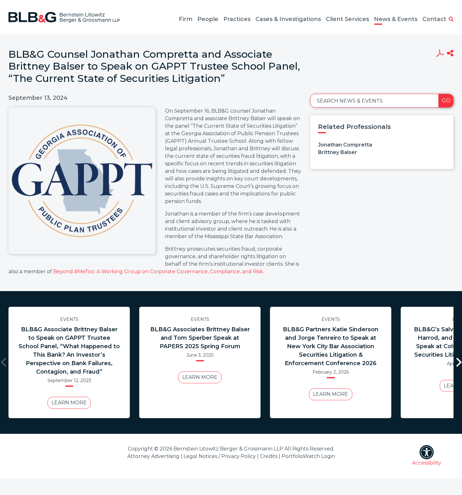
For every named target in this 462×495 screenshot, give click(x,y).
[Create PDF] (440, 54)
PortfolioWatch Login (308, 456)
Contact (434, 19)
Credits (269, 456)
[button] (451, 19)
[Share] (450, 54)
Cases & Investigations (288, 19)
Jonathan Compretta (345, 145)
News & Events (395, 19)
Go (446, 101)
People (207, 19)
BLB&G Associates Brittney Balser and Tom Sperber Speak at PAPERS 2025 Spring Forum (200, 338)
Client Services (347, 19)
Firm (185, 19)
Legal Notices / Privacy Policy (220, 456)
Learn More (69, 403)
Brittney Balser (337, 152)
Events (69, 319)
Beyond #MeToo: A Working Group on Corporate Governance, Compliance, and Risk (158, 271)
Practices (236, 19)
